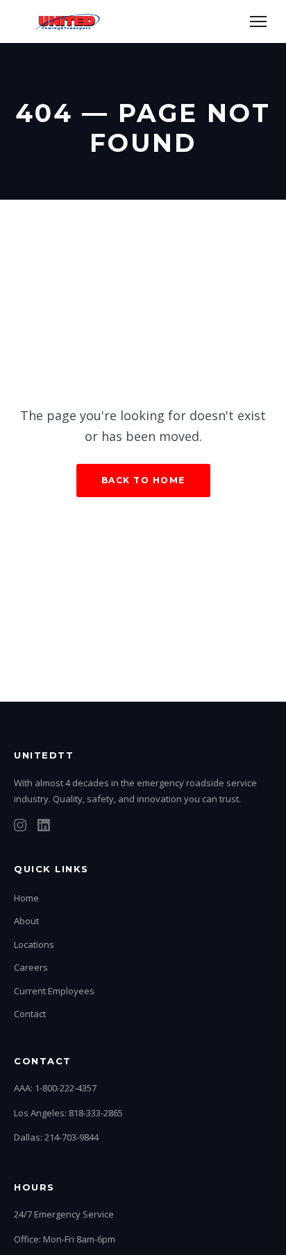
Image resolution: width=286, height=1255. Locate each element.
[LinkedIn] (43, 828)
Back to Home (143, 480)
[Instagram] (20, 828)
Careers (31, 967)
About (26, 921)
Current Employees (54, 991)
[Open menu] (258, 21)
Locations (34, 944)
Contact (30, 1013)
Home (26, 898)
